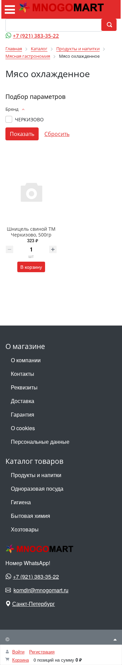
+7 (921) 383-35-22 (36, 35)
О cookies (23, 428)
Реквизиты (24, 387)
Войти (18, 651)
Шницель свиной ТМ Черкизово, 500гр (31, 232)
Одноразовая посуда (37, 488)
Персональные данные (40, 441)
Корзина (20, 660)
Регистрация (42, 651)
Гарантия (22, 414)
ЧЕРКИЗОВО (29, 119)
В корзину (31, 266)
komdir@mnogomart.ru (41, 590)
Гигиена (21, 502)
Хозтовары (25, 529)
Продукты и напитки (36, 475)
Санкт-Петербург (33, 604)
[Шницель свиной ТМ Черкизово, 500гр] (31, 191)
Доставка (22, 401)
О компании (26, 360)
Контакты (22, 374)
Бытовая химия (30, 516)
